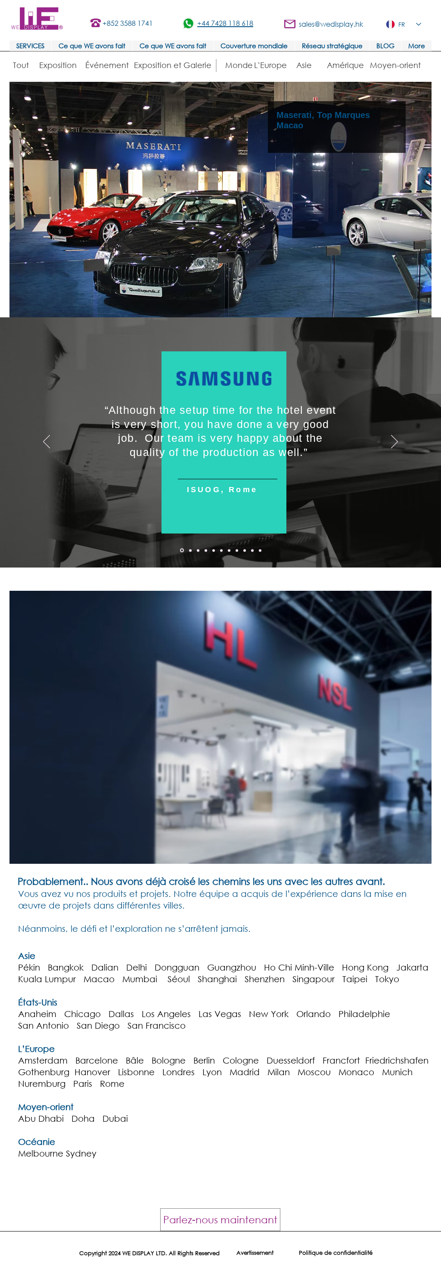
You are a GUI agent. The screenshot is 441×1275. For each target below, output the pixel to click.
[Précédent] (46, 442)
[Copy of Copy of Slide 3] (260, 550)
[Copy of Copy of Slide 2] (229, 550)
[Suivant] (394, 442)
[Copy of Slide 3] (237, 550)
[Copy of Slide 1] (182, 550)
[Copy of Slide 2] (221, 550)
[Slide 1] (190, 550)
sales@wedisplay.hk (331, 23)
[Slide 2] (198, 550)
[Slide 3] (206, 550)
